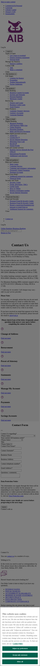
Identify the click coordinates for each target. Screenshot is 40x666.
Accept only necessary (20, 655)
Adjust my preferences (20, 648)
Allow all (20, 662)
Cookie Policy (18, 644)
